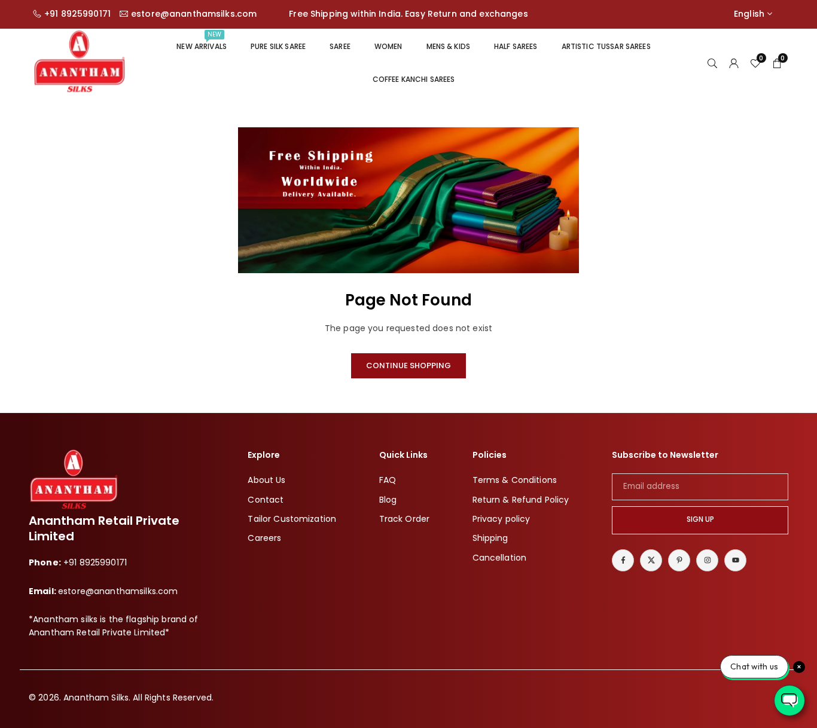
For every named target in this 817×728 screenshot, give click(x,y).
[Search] (712, 62)
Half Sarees (516, 46)
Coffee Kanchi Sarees (414, 79)
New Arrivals (201, 40)
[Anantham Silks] (79, 62)
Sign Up (700, 519)
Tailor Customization (292, 519)
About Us (266, 480)
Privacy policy (501, 519)
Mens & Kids (448, 46)
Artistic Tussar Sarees (606, 46)
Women (388, 46)
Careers (264, 538)
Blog (388, 500)
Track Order (404, 519)
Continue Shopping (408, 365)
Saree (340, 46)
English (749, 14)
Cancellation (499, 558)
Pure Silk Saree (278, 46)
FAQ (387, 480)
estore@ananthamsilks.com (194, 14)
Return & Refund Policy (520, 500)
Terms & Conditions (514, 480)
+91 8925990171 (77, 14)
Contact (265, 500)
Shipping (490, 538)
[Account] (734, 62)
